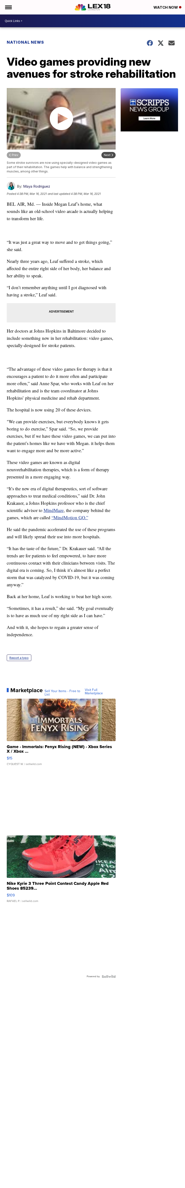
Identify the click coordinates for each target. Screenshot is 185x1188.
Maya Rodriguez (36, 186)
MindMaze (54, 510)
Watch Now (166, 7)
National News (25, 42)
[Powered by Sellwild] (109, 976)
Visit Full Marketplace (94, 691)
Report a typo (19, 658)
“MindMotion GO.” (70, 517)
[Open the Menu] (8, 7)
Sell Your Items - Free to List (62, 693)
